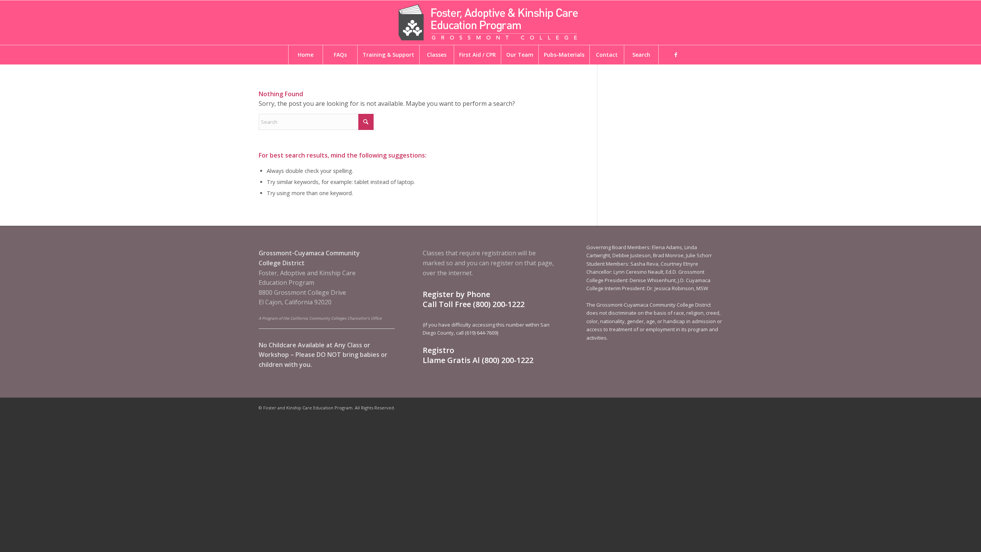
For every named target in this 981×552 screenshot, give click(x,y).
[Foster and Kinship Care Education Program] (490, 22)
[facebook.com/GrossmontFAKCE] (675, 54)
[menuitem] (305, 54)
